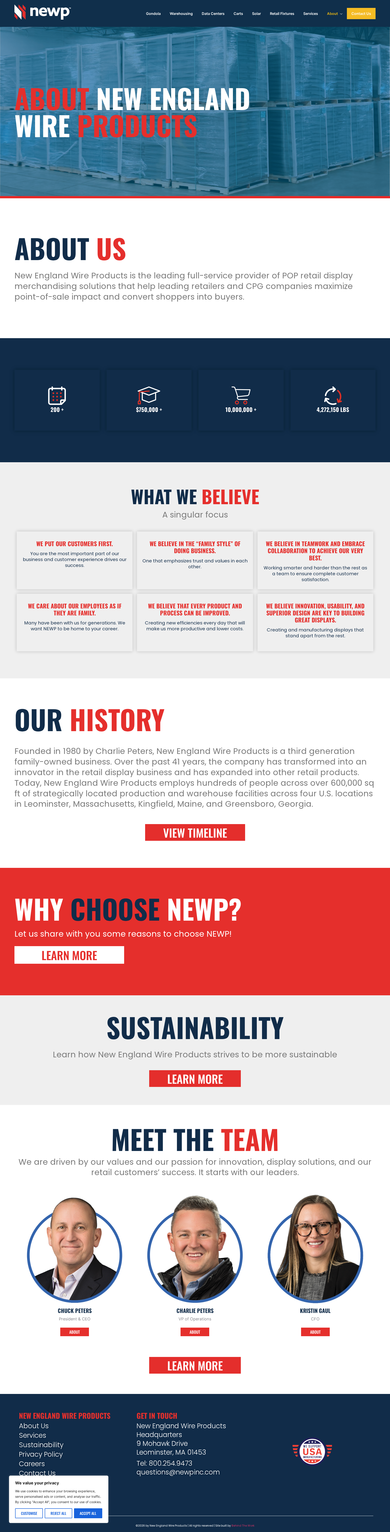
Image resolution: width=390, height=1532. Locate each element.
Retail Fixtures (282, 13)
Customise (29, 1513)
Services (310, 13)
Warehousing (181, 13)
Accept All (88, 1513)
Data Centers (213, 13)
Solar (256, 13)
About (332, 13)
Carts (238, 13)
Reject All (58, 1513)
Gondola (153, 13)
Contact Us (361, 13)
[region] (58, 1499)
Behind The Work (243, 1525)
